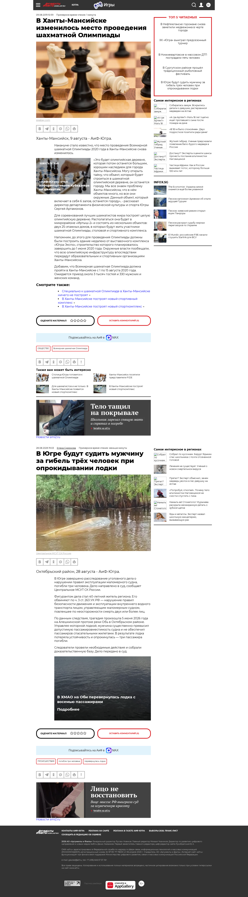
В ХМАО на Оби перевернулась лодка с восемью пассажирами (96, 699)
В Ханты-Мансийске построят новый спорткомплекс (102, 306)
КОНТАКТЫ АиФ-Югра (73, 831)
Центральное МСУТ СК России (53, 553)
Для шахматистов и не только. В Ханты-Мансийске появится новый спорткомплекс (70, 389)
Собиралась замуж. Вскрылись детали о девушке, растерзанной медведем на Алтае (188, 108)
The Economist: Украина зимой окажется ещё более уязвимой (185, 188)
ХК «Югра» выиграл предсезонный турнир (182, 42)
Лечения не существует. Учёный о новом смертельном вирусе (188, 467)
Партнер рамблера (92, 883)
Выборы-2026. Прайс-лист (163, 831)
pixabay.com (43, 120)
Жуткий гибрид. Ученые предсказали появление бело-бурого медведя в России (190, 144)
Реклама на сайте (99, 831)
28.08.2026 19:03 (45, 448)
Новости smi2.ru (48, 437)
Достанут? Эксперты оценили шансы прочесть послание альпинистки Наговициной (190, 156)
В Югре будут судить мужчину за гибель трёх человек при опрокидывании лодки (183, 85)
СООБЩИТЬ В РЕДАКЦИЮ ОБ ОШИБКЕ (81, 834)
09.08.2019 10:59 (44, 14)
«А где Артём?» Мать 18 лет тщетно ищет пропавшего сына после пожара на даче (189, 120)
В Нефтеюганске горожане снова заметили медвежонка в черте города (182, 27)
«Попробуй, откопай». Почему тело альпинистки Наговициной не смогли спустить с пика (189, 493)
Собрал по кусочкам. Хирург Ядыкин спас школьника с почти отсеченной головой (190, 457)
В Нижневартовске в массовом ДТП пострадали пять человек (182, 56)
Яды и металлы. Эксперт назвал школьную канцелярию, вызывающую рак (187, 517)
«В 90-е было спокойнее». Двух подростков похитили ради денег (188, 130)
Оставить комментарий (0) (124, 320)
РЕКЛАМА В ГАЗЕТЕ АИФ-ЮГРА (129, 831)
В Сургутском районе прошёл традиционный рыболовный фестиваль (183, 71)
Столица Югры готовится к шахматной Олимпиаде (67, 376)
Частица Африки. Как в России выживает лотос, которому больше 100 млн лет (189, 168)
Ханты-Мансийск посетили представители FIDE (124, 376)
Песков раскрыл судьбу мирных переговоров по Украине (186, 224)
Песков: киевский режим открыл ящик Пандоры (187, 212)
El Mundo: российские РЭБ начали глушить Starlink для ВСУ (187, 236)
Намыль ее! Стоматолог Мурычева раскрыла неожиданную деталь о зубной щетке (188, 505)
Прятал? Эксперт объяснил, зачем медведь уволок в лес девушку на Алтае (188, 481)
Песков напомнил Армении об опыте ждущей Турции (189, 200)
